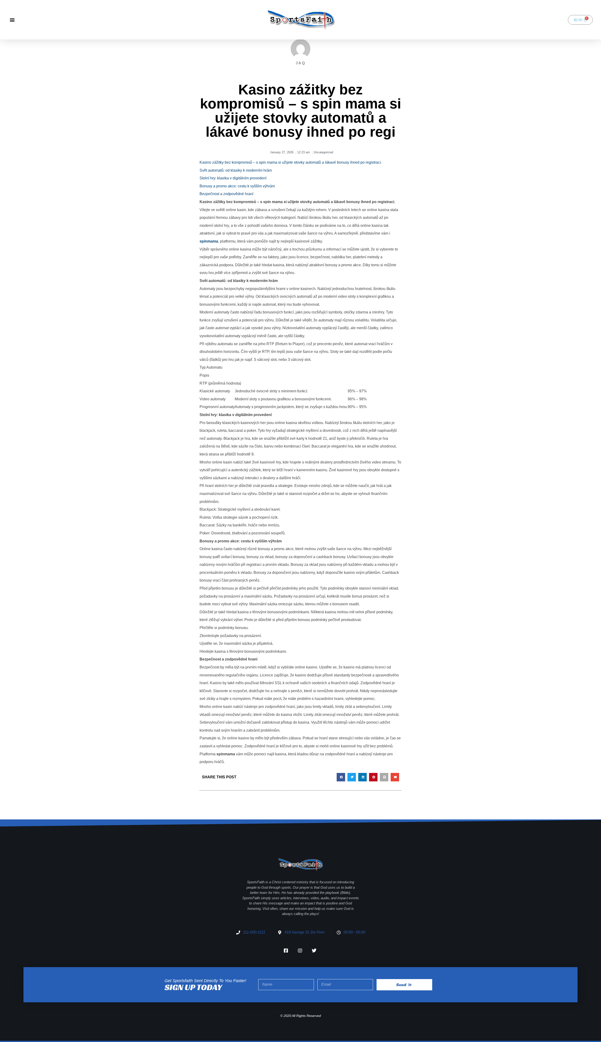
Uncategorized (323, 152)
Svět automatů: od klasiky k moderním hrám (236, 170)
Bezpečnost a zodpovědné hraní (226, 194)
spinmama (209, 241)
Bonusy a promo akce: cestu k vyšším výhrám (237, 186)
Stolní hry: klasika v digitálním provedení (233, 178)
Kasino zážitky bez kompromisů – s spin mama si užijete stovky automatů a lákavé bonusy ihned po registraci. (291, 162)
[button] (12, 20)
